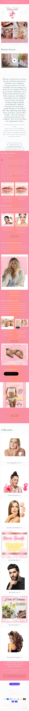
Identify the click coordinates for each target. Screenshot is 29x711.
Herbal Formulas (14, 625)
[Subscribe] (24, 676)
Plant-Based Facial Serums (7, 228)
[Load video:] (14, 60)
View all (14, 236)
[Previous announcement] (2, 2)
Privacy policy (24, 705)
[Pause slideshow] (26, 44)
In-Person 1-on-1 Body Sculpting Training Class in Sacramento (21, 332)
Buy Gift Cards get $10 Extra (14, 149)
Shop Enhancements (11, 373)
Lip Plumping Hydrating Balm (21, 197)
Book (14, 415)
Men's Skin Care (13, 592)
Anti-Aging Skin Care (13, 463)
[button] (3, 12)
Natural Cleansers (13, 495)
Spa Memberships (13, 560)
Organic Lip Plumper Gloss (7, 197)
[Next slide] (18, 44)
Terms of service (12, 708)
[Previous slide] (10, 44)
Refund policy (18, 705)
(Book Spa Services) (14, 144)
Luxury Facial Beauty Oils (21, 228)
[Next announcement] (26, 2)
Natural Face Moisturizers (14, 291)
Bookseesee (14, 34)
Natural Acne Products (13, 527)
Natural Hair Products (13, 657)
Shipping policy (19, 708)
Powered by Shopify (10, 705)
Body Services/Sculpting (7, 330)
